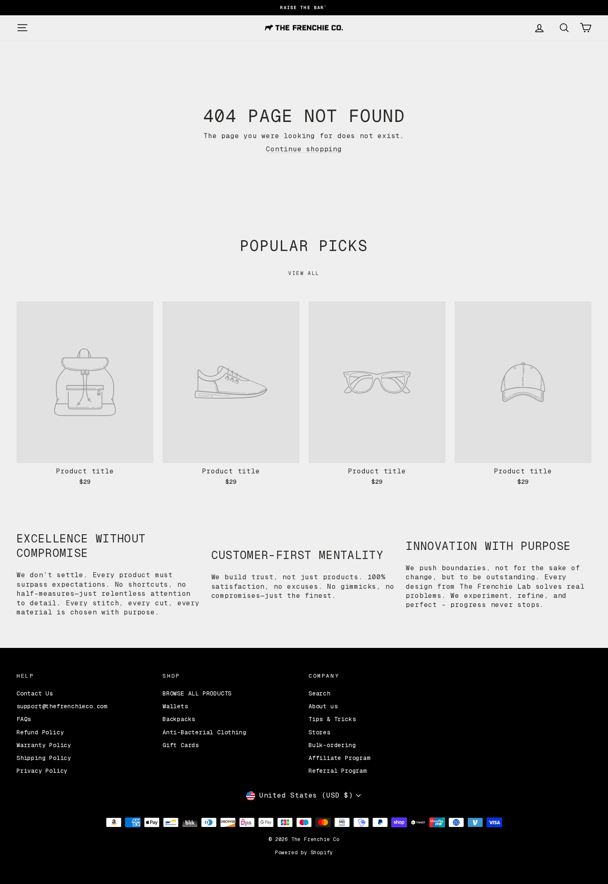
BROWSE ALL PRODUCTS (197, 693)
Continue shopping (304, 149)
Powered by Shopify (304, 852)
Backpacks (179, 719)
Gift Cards (181, 745)
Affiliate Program (340, 758)
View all (303, 273)
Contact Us (35, 693)
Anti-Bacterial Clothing (204, 732)
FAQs (24, 719)
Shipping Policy (44, 758)
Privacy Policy (42, 770)
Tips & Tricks (332, 719)
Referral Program (338, 770)
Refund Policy (40, 732)
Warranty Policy (44, 745)
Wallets (175, 706)
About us (323, 706)
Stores (319, 732)
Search (319, 693)
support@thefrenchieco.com (62, 706)
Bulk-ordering (332, 745)
